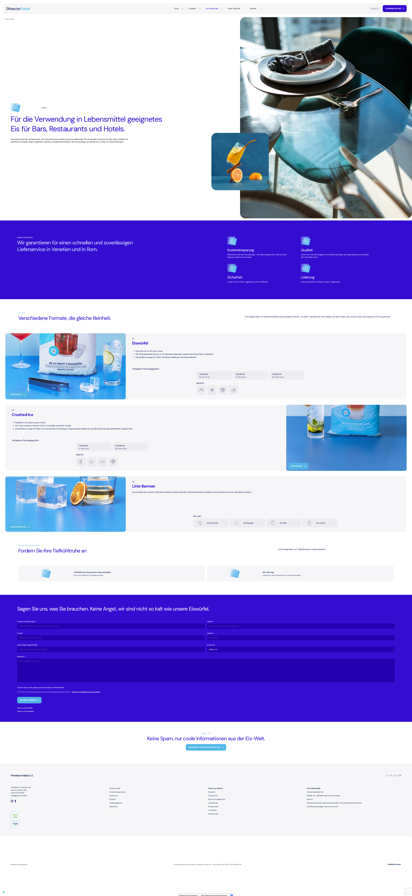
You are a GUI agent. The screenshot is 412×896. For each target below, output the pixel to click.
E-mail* (20, 633)
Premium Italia (114, 788)
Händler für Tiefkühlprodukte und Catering (323, 795)
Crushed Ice (212, 795)
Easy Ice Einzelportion (216, 799)
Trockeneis (212, 810)
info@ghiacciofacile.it (19, 795)
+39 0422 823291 (17, 793)
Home (7, 19)
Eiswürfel (211, 792)
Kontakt (112, 799)
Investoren (113, 795)
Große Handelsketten (315, 792)
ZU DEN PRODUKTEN (18, 527)
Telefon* (210, 622)
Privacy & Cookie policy (19, 864)
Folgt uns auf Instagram (25, 711)
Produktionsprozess (117, 792)
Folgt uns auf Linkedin (25, 708)
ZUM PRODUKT (16, 394)
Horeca (310, 799)
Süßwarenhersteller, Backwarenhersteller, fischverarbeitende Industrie (334, 803)
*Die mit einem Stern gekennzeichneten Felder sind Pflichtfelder (40, 688)
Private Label (213, 806)
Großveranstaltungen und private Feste (322, 806)
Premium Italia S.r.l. (22, 775)
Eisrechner (113, 806)
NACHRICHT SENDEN (28, 700)
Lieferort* (210, 633)
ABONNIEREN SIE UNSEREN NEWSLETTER (204, 747)
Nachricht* (21, 657)
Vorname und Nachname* (26, 622)
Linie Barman (213, 803)
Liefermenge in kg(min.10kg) (27, 645)
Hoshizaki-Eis (213, 814)
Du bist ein (211, 645)
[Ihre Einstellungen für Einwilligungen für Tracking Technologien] (4, 892)
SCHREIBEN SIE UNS (393, 8)
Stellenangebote (115, 803)
